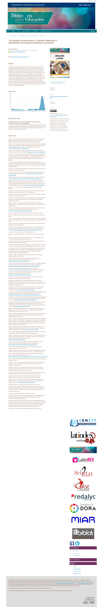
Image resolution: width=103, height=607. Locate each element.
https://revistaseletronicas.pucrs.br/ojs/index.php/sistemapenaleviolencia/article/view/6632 (28, 356)
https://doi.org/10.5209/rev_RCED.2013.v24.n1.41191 (20, 211)
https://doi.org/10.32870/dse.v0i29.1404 (20, 57)
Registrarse (90, 1)
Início (10, 35)
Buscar (93, 31)
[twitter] (77, 545)
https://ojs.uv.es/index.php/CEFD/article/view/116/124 (20, 274)
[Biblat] (83, 540)
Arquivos (14, 35)
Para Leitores (75, 551)
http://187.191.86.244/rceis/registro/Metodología (19, 269)
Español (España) (76, 569)
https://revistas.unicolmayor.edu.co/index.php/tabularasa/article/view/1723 (25, 295)
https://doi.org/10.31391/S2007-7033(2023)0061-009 (25, 300)
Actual (7, 31)
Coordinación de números (46, 31)
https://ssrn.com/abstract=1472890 (30, 329)
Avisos (18, 31)
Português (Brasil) (77, 573)
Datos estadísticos (26, 31)
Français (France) (77, 571)
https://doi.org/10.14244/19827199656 (17, 339)
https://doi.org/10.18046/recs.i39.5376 (21, 306)
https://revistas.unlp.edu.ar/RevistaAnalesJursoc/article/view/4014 (23, 344)
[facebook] (72, 545)
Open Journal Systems (74, 559)
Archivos (13, 31)
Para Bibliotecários (77, 555)
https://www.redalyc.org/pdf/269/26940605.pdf (19, 261)
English (74, 566)
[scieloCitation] (83, 452)
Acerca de (35, 31)
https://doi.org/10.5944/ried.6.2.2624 (27, 382)
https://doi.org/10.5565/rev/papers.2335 (36, 152)
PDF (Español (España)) (58, 82)
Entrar (95, 1)
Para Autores (76, 553)
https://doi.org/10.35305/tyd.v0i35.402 (26, 290)
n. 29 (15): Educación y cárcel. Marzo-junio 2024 (27, 35)
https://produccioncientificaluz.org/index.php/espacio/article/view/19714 (26, 230)
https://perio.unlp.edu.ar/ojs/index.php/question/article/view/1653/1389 (24, 266)
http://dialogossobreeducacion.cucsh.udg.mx (65, 583)
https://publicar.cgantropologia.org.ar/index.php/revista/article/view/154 (25, 178)
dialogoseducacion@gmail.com (84, 583)
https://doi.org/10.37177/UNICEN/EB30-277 (19, 148)
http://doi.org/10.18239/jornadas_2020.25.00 (34, 185)
